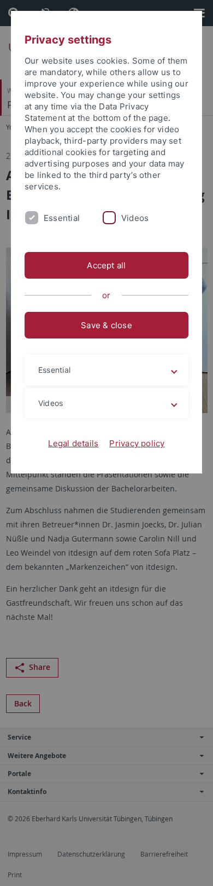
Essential (62, 218)
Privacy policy (136, 443)
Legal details (73, 443)
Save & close (106, 325)
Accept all (106, 265)
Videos (135, 218)
